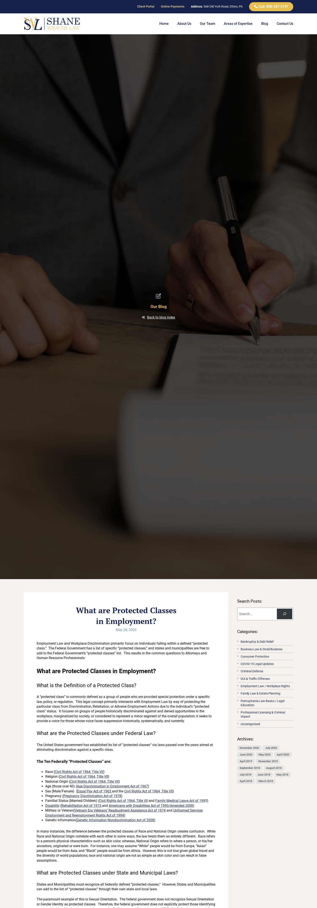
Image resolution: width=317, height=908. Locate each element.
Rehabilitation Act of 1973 (81, 806)
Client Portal (145, 6)
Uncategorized (250, 724)
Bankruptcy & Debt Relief (257, 642)
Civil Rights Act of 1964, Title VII (79, 772)
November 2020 (249, 747)
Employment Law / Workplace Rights (265, 686)
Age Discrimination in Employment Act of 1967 (112, 786)
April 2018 (246, 781)
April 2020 (283, 754)
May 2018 (282, 774)
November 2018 (268, 761)
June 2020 (246, 754)
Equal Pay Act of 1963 (94, 791)
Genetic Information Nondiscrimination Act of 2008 (115, 820)
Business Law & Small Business (261, 649)
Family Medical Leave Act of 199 (180, 801)
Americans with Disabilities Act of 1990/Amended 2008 (151, 806)
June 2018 (263, 774)
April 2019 (246, 761)
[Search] (284, 613)
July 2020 (271, 747)
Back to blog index (161, 317)
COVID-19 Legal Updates (257, 664)
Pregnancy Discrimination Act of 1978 (92, 796)
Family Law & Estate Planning (260, 693)
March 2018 (265, 781)
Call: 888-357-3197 (273, 7)
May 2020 (264, 754)
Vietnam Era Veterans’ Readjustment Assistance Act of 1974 (120, 810)
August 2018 (274, 767)
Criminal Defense (252, 671)
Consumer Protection (255, 656)
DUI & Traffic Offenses (255, 678)
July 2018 (245, 774)
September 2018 (250, 767)
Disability (52, 806)
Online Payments (172, 6)
